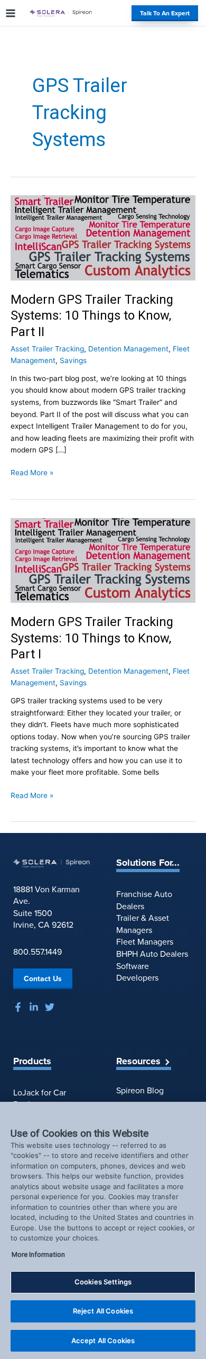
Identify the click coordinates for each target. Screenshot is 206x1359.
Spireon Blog (140, 1090)
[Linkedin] (34, 1007)
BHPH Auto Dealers (152, 954)
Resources (138, 1061)
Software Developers (137, 972)
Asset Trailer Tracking (47, 349)
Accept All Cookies (103, 1340)
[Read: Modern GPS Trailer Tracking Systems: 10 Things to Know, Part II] (103, 237)
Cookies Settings (103, 1282)
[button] (163, 13)
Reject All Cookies (103, 1311)
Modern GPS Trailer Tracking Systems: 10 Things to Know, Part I (92, 638)
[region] (103, 1230)
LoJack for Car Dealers (39, 1098)
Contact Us (43, 978)
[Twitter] (49, 1007)
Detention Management (128, 349)
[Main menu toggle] (11, 13)
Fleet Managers (144, 942)
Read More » (32, 473)
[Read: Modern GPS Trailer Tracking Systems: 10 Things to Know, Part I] (103, 560)
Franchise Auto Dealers (144, 900)
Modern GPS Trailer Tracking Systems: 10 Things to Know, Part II (92, 316)
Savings (73, 360)
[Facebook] (18, 1007)
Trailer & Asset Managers (142, 924)
